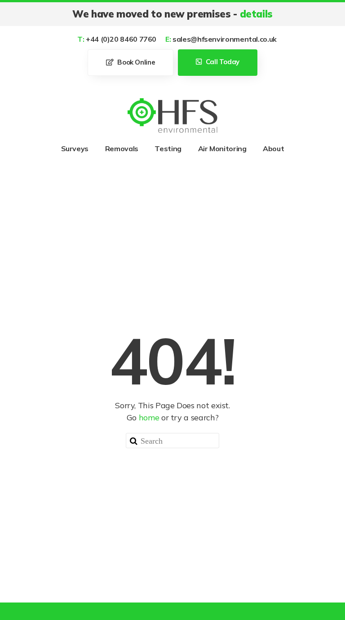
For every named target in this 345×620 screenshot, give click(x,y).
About (273, 148)
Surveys (74, 148)
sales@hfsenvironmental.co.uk (221, 39)
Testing (168, 148)
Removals (121, 148)
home (149, 417)
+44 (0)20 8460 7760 (116, 39)
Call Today (221, 61)
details (256, 14)
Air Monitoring (222, 148)
